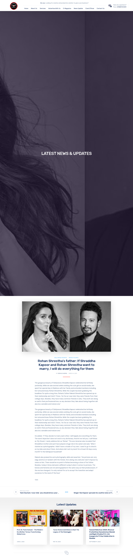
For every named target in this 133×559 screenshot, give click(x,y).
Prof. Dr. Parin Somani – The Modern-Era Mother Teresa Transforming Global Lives (30, 532)
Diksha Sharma (62, 373)
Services (43, 8)
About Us (34, 8)
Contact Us (100, 8)
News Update (78, 8)
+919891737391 (121, 7)
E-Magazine (67, 8)
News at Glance (74, 357)
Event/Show (90, 8)
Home (26, 8)
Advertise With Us (54, 8)
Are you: (42, 3)
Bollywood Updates (60, 357)
